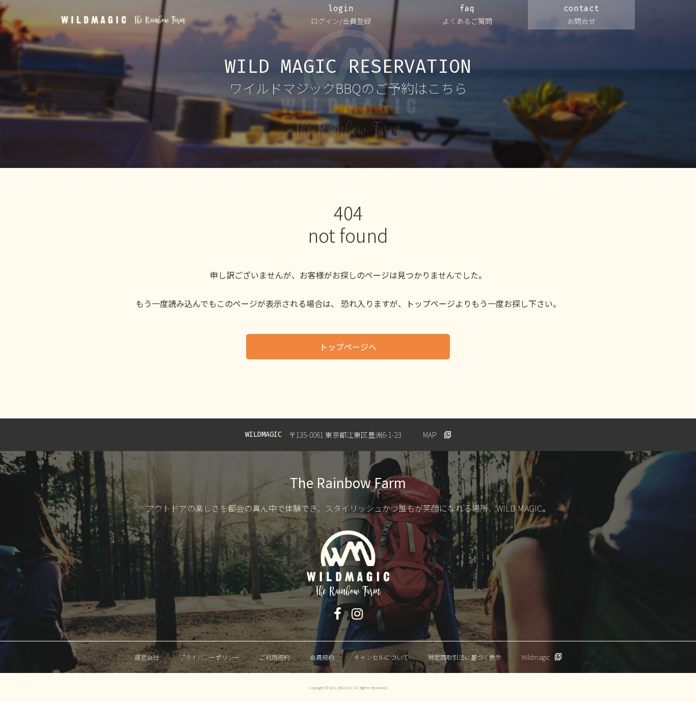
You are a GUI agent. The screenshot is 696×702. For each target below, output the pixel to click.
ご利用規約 (274, 657)
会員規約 (322, 657)
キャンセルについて (381, 657)
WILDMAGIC (123, 19)
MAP (430, 435)
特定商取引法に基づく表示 (464, 657)
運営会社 (147, 657)
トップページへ (348, 347)
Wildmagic (535, 657)
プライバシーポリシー (209, 657)
